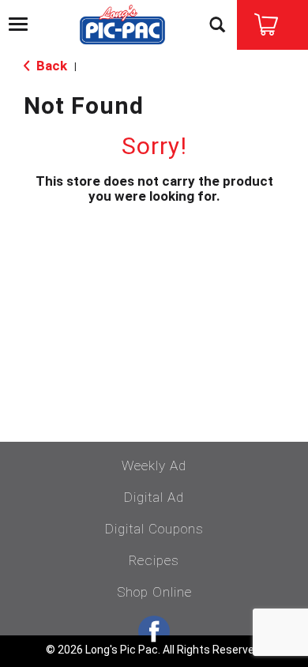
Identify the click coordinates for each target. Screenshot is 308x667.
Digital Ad (154, 497)
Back (50, 65)
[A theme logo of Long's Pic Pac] (122, 26)
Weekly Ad (154, 465)
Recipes (154, 560)
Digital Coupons (154, 529)
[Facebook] (154, 631)
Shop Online (154, 592)
